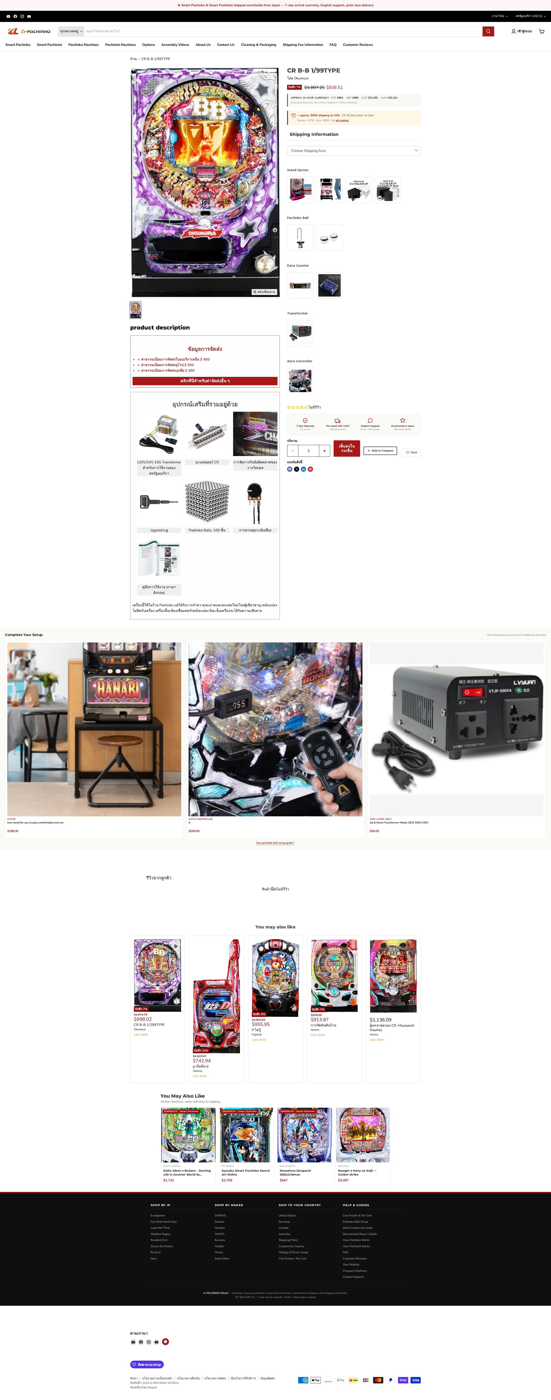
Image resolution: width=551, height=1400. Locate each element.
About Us (203, 44)
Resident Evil (159, 1240)
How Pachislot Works (356, 1246)
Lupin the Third (160, 1228)
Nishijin (219, 1246)
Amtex (315, 1030)
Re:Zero (156, 1252)
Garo (154, 1259)
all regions (342, 120)
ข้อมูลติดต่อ (267, 1378)
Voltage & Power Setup (293, 1252)
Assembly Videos (175, 44)
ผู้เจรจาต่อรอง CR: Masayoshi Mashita (392, 1027)
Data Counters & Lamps (358, 1228)
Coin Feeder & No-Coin (357, 1215)
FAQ (333, 44)
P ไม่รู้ (256, 1030)
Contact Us (226, 44)
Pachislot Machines (120, 44)
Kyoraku (220, 1240)
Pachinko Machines (83, 44)
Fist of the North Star (164, 1222)
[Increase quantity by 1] (324, 451)
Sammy (197, 1071)
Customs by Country (291, 1246)
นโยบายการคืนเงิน (188, 1378)
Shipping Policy (288, 1240)
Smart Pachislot (49, 44)
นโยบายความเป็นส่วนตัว (157, 1378)
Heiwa (374, 1034)
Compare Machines (355, 1271)
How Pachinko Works (356, 1240)
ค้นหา (134, 1378)
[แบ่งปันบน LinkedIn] (303, 469)
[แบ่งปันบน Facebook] (289, 469)
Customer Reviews (358, 44)
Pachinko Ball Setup (355, 1222)
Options (148, 44)
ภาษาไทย (498, 16)
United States (287, 1215)
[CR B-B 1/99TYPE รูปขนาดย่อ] (135, 310)
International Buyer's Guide (360, 1234)
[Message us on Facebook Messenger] (165, 1341)
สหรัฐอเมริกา (529, 16)
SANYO (219, 1234)
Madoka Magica (160, 1234)
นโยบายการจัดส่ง (215, 1378)
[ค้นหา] (488, 31)
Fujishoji (257, 1034)
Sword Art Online (162, 1246)
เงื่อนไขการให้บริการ (243, 1378)
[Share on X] (296, 469)
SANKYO (220, 1215)
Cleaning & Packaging (258, 44)
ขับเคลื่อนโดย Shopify (143, 1387)
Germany (284, 1222)
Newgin (220, 1228)
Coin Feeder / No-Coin (292, 1259)
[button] (298, 407)
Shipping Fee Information (303, 44)
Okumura (301, 78)
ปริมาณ (292, 441)
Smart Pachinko (17, 44)
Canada (283, 1228)
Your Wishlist (351, 1265)
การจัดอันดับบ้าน (323, 1025)
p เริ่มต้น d (200, 1066)
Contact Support (353, 1277)
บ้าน (133, 59)
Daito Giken (222, 1259)
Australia (284, 1234)
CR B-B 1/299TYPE (149, 1025)
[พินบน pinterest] (310, 469)
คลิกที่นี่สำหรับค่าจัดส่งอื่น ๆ (205, 381)
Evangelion (158, 1215)
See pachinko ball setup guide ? (275, 843)
